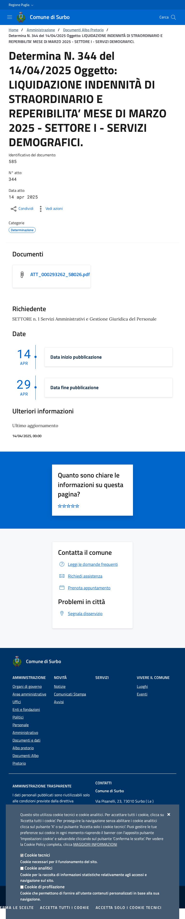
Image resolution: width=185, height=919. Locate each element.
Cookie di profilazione (45, 886)
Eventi (142, 694)
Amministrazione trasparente (42, 786)
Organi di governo (27, 686)
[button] (21, 5)
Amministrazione (41, 30)
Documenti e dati (26, 740)
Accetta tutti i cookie (64, 907)
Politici (18, 717)
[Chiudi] (169, 814)
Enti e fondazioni (26, 709)
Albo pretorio (23, 748)
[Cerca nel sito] (173, 17)
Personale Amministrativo (25, 728)
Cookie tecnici (37, 855)
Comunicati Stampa (70, 694)
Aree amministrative (29, 694)
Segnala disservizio (85, 613)
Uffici (17, 702)
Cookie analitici (38, 868)
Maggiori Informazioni (95, 844)
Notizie (60, 686)
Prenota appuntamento (89, 588)
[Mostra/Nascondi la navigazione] (10, 17)
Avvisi (59, 702)
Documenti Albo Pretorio (83, 30)
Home (13, 30)
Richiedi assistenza (85, 576)
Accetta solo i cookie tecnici (129, 907)
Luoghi (142, 686)
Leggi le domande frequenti (93, 564)
